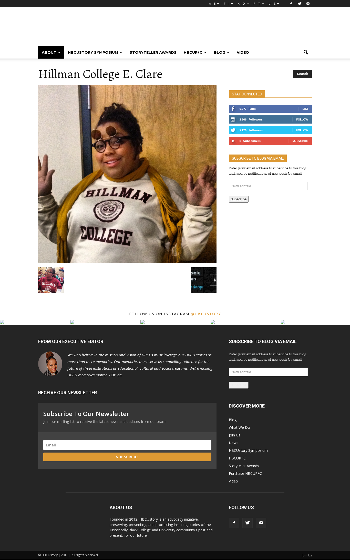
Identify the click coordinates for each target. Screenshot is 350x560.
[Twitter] (299, 4)
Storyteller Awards (153, 52)
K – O (241, 3)
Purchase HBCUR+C (245, 473)
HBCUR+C (193, 52)
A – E (212, 3)
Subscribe (300, 141)
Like (305, 109)
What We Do (239, 427)
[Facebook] (291, 4)
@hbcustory (206, 313)
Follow (302, 119)
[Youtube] (308, 4)
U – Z (272, 3)
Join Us (234, 435)
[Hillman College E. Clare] (127, 262)
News (233, 442)
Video (243, 52)
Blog (219, 52)
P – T (256, 3)
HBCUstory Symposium (93, 52)
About (49, 52)
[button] (306, 52)
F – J (226, 3)
